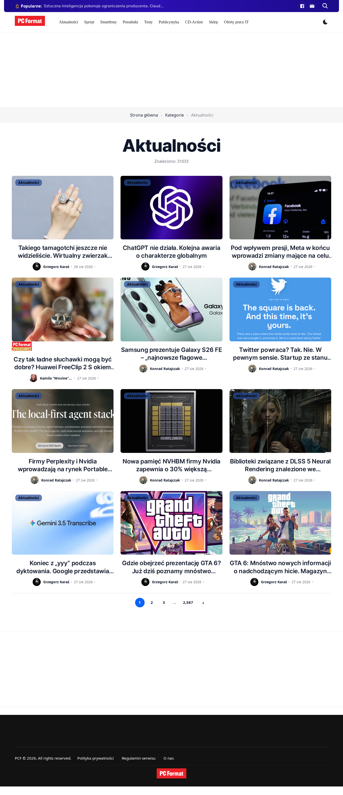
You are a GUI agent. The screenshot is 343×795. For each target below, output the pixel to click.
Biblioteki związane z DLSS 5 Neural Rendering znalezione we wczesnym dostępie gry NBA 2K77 (280, 465)
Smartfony (108, 22)
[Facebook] (302, 6)
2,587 (188, 602)
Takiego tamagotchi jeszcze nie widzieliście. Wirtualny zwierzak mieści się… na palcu (62, 251)
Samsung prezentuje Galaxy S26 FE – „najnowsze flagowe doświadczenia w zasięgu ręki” (171, 353)
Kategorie (174, 115)
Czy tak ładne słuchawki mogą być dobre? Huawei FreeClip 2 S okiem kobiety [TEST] (62, 363)
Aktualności (68, 22)
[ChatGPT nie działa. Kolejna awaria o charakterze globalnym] (171, 207)
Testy (148, 22)
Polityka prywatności (95, 758)
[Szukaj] (325, 6)
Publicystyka (169, 22)
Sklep (213, 22)
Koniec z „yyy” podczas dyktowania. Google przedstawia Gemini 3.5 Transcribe (62, 567)
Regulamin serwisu (138, 758)
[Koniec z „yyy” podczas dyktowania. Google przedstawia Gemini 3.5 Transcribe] (62, 523)
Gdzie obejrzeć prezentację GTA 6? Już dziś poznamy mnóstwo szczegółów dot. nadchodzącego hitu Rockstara (171, 567)
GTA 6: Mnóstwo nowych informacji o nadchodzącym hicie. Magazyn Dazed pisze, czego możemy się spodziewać (280, 567)
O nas (168, 758)
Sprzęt (89, 22)
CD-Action (194, 22)
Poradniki (130, 22)
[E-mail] (312, 6)
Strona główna (144, 115)
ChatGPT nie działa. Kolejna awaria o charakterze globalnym (171, 251)
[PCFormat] (171, 773)
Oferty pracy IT (236, 22)
